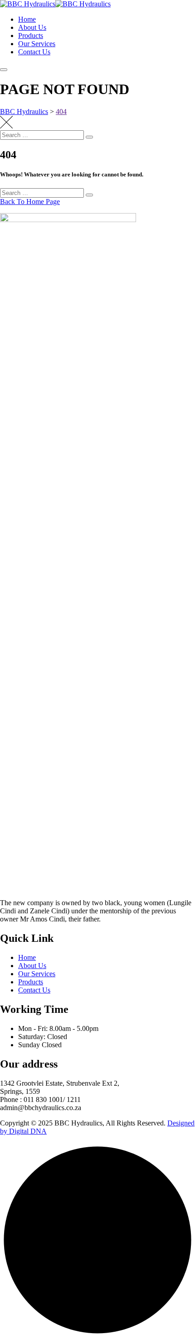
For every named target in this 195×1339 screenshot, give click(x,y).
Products (30, 35)
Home (27, 19)
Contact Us (34, 52)
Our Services (36, 43)
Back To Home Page (30, 201)
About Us (32, 27)
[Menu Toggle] (3, 69)
